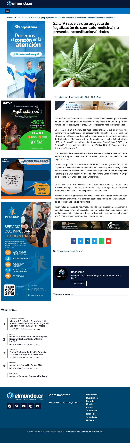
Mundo (89, 404)
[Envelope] (38, 406)
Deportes (90, 401)
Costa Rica (20, 18)
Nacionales (91, 395)
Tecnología (91, 417)
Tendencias (91, 411)
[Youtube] (24, 406)
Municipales (92, 398)
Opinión (90, 420)
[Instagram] (31, 406)
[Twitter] (17, 406)
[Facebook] (10, 406)
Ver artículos (79, 284)
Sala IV (79, 251)
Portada (10, 18)
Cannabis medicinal (66, 251)
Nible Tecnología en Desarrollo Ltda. (90, 432)
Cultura (89, 407)
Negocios (90, 414)
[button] (7, 11)
